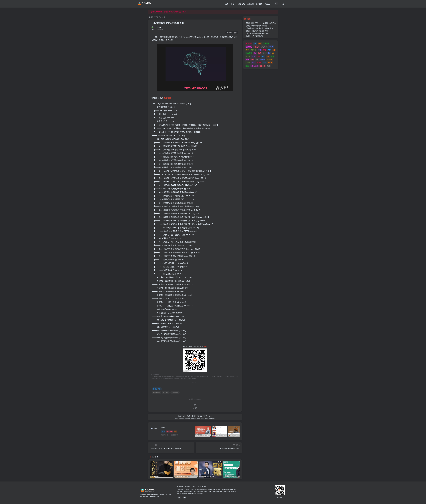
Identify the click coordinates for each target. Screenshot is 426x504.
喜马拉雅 (249, 44)
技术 (273, 50)
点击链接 (167, 97)
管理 (252, 59)
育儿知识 (269, 59)
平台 (232, 4)
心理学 (248, 56)
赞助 (205, 346)
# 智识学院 (175, 392)
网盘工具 (268, 4)
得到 (259, 44)
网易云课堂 (254, 66)
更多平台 (158, 17)
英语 (255, 53)
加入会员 (259, 4)
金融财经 (249, 47)
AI (273, 53)
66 (164, 431)
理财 (247, 59)
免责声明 (180, 486)
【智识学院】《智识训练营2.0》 (168, 23)
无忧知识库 (195, 489)
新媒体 (270, 63)
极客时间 (253, 50)
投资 (269, 53)
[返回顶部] (421, 497)
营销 (247, 50)
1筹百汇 (203, 486)
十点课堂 (266, 44)
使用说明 (250, 4)
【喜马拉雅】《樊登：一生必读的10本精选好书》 (262, 23)
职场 (253, 56)
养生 (258, 56)
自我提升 (256, 47)
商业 (264, 53)
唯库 (255, 44)
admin (159, 27)
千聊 (259, 50)
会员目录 (196, 486)
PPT (264, 63)
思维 (268, 66)
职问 (247, 66)
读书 (256, 59)
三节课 (248, 63)
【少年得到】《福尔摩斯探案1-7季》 (257, 33)
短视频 (259, 63)
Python (262, 59)
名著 (264, 50)
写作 (267, 56)
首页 (227, 4)
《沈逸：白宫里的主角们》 (254, 36)
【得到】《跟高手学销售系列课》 (256, 25)
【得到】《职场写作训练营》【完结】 (257, 31)
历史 (253, 63)
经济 (272, 56)
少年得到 (249, 53)
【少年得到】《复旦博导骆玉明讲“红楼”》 (259, 28)
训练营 (271, 47)
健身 (262, 56)
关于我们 (188, 486)
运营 (269, 50)
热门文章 (247, 19)
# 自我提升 (156, 392)
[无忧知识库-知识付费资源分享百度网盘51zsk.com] (144, 3)
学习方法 (264, 47)
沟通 (259, 53)
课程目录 (241, 4)
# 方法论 (165, 392)
